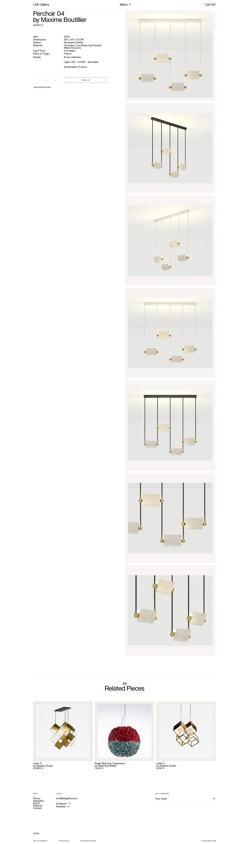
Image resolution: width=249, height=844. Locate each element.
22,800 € (38, 768)
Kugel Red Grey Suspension (110, 763)
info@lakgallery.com (67, 798)
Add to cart (85, 80)
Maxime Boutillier (63, 19)
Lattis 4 (160, 763)
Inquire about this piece (42, 87)
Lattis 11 (37, 763)
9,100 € (160, 768)
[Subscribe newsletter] (215, 799)
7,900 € (99, 768)
